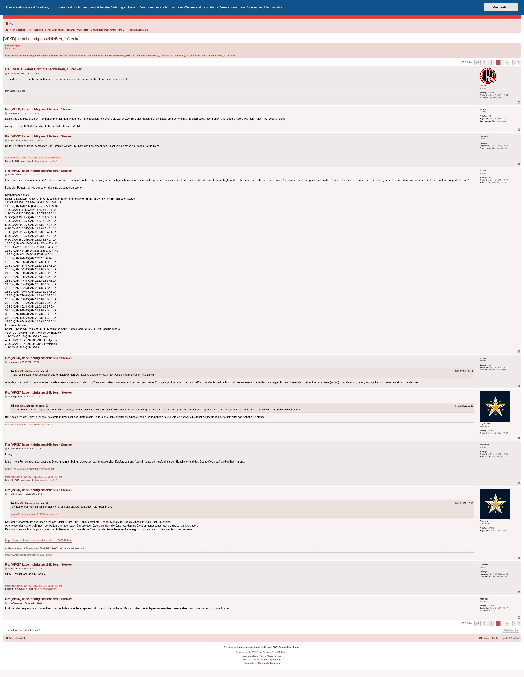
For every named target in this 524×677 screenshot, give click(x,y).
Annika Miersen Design (270, 656)
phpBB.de (276, 659)
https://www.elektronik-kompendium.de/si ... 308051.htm (38, 540)
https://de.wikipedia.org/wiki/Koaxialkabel (29, 468)
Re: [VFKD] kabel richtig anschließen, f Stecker (43, 69)
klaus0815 (20, 371)
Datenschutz (285, 647)
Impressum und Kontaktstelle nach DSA (257, 647)
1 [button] (489, 62)
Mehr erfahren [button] (274, 7)
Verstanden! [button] (501, 7)
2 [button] (493, 62)
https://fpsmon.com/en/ (45, 161)
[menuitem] (9, 23)
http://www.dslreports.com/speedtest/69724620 (28, 424)
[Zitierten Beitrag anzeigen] (47, 371)
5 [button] (507, 62)
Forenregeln (11, 48)
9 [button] (514, 62)
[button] (477, 62)
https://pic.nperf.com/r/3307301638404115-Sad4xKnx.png (33, 157)
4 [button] (502, 62)
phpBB (251, 652)
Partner (296, 647)
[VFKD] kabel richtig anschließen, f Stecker (42, 39)
